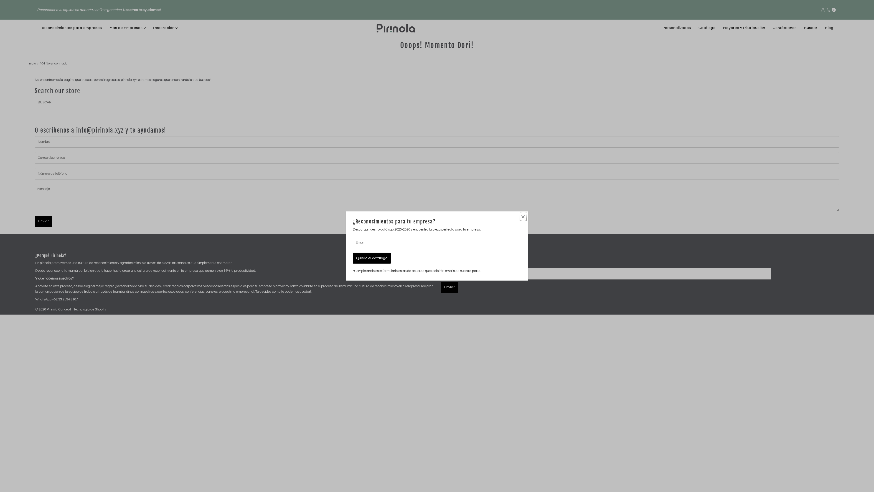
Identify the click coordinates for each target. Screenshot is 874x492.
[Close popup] (523, 217)
